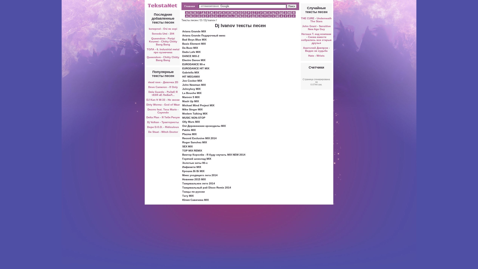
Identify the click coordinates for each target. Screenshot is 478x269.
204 (172, 33)
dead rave (154, 82)
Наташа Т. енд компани (316, 34)
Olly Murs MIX (191, 121)
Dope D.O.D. (155, 127)
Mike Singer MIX (192, 109)
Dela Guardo (156, 91)
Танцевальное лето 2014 (198, 183)
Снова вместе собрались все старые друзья (316, 39)
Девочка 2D (170, 82)
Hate (311, 55)
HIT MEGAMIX (191, 76)
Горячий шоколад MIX (196, 158)
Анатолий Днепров (315, 47)
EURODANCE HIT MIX (195, 68)
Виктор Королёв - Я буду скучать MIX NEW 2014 (213, 154)
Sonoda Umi (159, 33)
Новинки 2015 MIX (194, 179)
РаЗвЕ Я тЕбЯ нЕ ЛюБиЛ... (165, 93)
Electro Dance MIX (193, 60)
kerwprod (155, 28)
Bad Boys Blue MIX (194, 39)
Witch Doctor (169, 131)
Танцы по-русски (193, 191)
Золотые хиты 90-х (195, 162)
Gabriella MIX (190, 72)
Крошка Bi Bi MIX (193, 171)
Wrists (320, 55)
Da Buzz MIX (190, 47)
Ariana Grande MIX (194, 31)
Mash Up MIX (190, 101)
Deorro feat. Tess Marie (162, 109)
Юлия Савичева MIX (195, 199)
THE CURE (307, 18)
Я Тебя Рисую (171, 117)
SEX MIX (187, 146)
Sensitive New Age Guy (319, 28)
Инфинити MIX (191, 167)
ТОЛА (150, 49)
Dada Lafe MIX (191, 51)
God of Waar (172, 104)
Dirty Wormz (154, 104)
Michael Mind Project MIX (198, 105)
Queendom (158, 38)
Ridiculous (172, 127)
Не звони (174, 99)
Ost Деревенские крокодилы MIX (204, 125)
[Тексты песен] (163, 7)
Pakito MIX (189, 130)
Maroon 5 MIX (191, 97)
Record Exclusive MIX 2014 (199, 138)
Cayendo (163, 112)
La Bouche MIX (191, 93)
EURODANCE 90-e (193, 64)
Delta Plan (152, 117)
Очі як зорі (170, 28)
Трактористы (170, 122)
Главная (189, 6)
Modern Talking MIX (194, 113)
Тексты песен (189, 20)
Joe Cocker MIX (192, 80)
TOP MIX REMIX (192, 150)
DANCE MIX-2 (190, 56)
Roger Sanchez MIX (194, 142)
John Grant (309, 26)
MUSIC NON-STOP (193, 117)
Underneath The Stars (321, 20)
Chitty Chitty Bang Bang (167, 59)
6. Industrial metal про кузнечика (166, 51)
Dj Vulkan (153, 122)
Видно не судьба (316, 50)
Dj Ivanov (209, 20)
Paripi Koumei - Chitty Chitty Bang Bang (163, 41)
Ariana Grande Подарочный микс (203, 35)
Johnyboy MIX (191, 88)
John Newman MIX (194, 84)
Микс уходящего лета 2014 (200, 175)
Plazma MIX (189, 134)
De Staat (153, 131)
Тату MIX (188, 195)
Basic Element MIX (194, 43)
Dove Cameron (157, 87)
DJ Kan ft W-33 (155, 99)
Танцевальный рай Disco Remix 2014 (206, 187)
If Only (173, 87)
